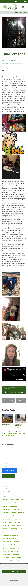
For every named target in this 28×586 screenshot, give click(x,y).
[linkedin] (16, 1)
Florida (19, 525)
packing (11, 68)
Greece (21, 529)
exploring (6, 525)
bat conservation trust (10, 506)
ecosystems (18, 522)
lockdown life (15, 545)
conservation (7, 519)
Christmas (13, 516)
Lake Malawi (7, 541)
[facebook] (19, 1)
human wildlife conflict (10, 535)
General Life (8, 63)
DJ (20, 519)
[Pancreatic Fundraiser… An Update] (20, 415)
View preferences (14, 580)
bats (14, 509)
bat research (7, 509)
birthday (20, 509)
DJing (4, 522)
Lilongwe (16, 541)
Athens (16, 503)
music (18, 548)
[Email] (22, 392)
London (5, 548)
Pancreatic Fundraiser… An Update (19, 425)
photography (7, 554)
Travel (20, 63)
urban (5, 561)
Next (19, 400)
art (22, 500)
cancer (13, 512)
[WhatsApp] (15, 392)
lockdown (6, 545)
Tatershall (16, 68)
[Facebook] (5, 392)
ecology (11, 522)
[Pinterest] (19, 392)
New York (6, 551)
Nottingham (15, 63)
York (24, 68)
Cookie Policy (10, 584)
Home (16, 12)
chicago (5, 516)
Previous (10, 400)
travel (20, 68)
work (17, 561)
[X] (9, 392)
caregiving (21, 512)
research (16, 554)
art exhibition (7, 503)
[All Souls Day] (7, 415)
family (6, 68)
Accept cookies (14, 571)
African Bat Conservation (11, 500)
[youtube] (25, 1)
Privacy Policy (17, 584)
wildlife (11, 561)
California (6, 512)
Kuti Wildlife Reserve (9, 538)
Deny (14, 575)
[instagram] (22, 1)
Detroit (15, 519)
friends (5, 529)
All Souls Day (6, 424)
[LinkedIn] (12, 392)
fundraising (13, 529)
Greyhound (6, 532)
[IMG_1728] (14, 18)
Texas (13, 558)
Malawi (12, 548)
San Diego (6, 558)
